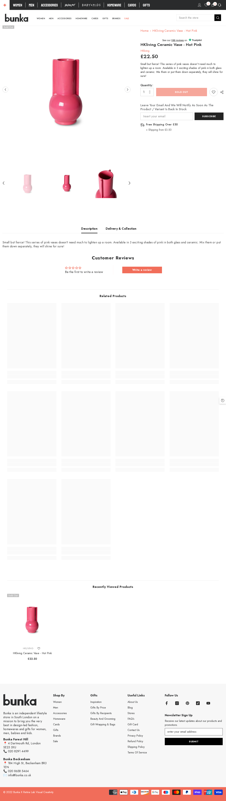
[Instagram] (177, 703)
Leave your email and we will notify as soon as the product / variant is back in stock (177, 107)
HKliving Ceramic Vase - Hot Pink (32, 653)
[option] (66, 89)
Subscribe (209, 116)
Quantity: (146, 85)
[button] (5, 89)
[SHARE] (221, 92)
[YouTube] (208, 703)
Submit (194, 741)
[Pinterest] (187, 703)
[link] (31, 376)
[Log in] (199, 5)
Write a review (142, 270)
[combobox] (195, 17)
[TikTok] (198, 703)
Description (89, 229)
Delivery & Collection (121, 229)
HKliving (144, 51)
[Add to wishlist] (213, 92)
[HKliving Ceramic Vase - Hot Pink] (32, 619)
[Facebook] (167, 703)
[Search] (198, 17)
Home (144, 31)
